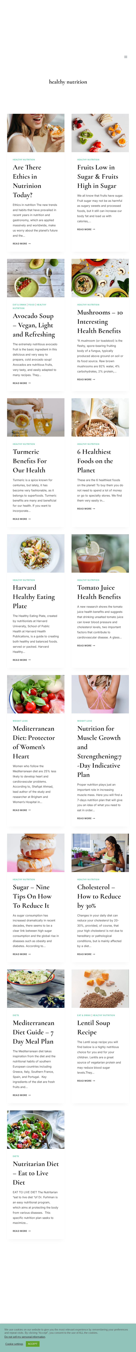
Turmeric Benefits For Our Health (30, 460)
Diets (16, 1015)
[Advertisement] (68, 25)
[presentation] (35, 133)
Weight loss (20, 721)
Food (31, 304)
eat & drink (19, 304)
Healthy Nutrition (24, 159)
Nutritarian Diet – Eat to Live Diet (36, 1172)
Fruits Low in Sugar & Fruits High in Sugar (97, 176)
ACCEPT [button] (32, 1344)
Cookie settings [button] (14, 1344)
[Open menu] (125, 57)
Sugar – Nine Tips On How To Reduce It (32, 896)
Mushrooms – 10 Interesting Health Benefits (100, 321)
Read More (22, 243)
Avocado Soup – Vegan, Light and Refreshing (34, 324)
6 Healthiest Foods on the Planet (95, 460)
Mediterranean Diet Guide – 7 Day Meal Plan (33, 1032)
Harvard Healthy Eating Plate (34, 596)
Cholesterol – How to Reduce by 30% (99, 896)
